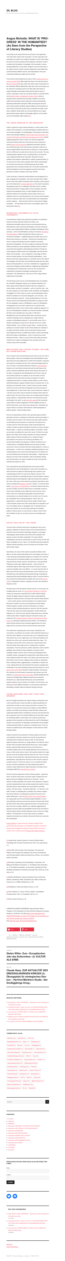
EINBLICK (21, 935)
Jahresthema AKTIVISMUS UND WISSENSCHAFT (23, 1128)
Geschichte (40, 1049)
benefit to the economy (28, 769)
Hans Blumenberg (13, 1052)
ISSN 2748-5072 (35, 1256)
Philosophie (24, 1067)
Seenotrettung (12, 1074)
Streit (29, 1077)
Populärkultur (12, 1070)
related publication (27, 184)
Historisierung (27, 1052)
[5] (26, 323)
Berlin (26, 1042)
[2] (47, 159)
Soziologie (35, 1074)
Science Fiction (35, 1070)
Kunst (35, 1056)
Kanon (26, 937)
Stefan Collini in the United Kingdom (35, 796)
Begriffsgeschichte (14, 1042)
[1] (30, 116)
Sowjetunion (24, 1074)
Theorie (37, 1077)
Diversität (11, 1045)
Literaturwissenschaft (33, 937)
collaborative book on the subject (24, 675)
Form (27, 1045)
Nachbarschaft (12, 1067)
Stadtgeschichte (13, 1077)
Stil (23, 1077)
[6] (11, 684)
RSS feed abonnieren (17, 1209)
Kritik (28, 1056)
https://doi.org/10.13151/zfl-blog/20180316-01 (23, 921)
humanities (21, 937)
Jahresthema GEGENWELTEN (16, 1138)
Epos (20, 1045)
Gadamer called (24, 484)
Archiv (31, 1038)
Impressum (9, 1244)
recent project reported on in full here (36, 591)
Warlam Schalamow (14, 1084)
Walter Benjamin (38, 1081)
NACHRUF (11, 1147)
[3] (19, 206)
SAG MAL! (11, 1150)
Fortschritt (34, 935)
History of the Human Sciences (35, 831)
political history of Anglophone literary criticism (24, 96)
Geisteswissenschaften (12, 937)
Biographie (35, 1042)
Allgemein (11, 1121)
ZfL (9, 935)
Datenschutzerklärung (12, 1247)
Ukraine (26, 1081)
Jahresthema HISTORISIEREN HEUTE (19, 1140)
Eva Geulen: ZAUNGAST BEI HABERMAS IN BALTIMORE (25, 1021)
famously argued (32, 400)
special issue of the (14, 670)
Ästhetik (32, 1088)
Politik (34, 1067)
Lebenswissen (29, 1059)
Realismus (23, 1070)
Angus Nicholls (11, 823)
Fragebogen (36, 1045)
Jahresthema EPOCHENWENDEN (18, 1133)
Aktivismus (11, 1038)
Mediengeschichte (31, 1063)
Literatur (41, 1059)
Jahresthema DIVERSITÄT (15, 1131)
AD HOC (11, 1119)
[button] (13, 929)
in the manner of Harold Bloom (20, 486)
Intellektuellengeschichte (15, 1056)
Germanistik (29, 1049)
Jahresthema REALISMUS (15, 1142)
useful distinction (42, 365)
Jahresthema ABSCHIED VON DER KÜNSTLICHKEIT (24, 1126)
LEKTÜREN (28, 935)
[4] (15, 293)
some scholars (12, 84)
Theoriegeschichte (14, 1081)
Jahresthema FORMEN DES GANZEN (19, 1135)
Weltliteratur (28, 1084)
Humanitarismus (40, 1052)
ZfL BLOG (12, 10)
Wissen (15, 938)
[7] (19, 794)
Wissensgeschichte (14, 1088)
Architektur (22, 1038)
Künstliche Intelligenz (14, 1059)
